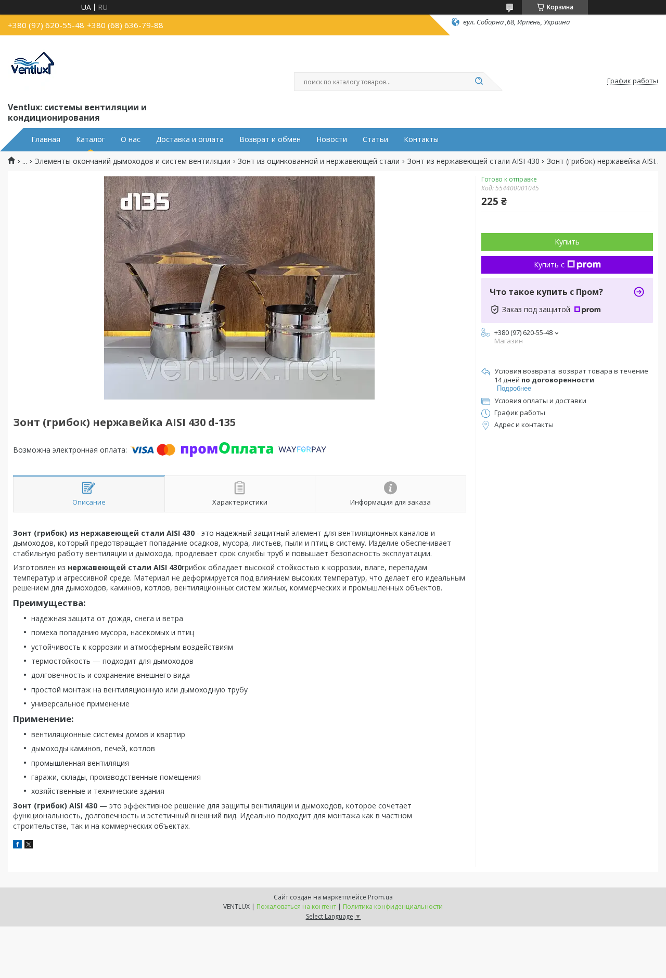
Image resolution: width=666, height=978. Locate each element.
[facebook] (17, 846)
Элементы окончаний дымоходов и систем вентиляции (132, 161)
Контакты (421, 139)
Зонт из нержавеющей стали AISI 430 (473, 161)
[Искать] (478, 81)
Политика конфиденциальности (393, 906)
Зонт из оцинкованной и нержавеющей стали (319, 161)
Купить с (549, 264)
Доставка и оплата (190, 139)
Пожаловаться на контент (296, 906)
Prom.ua (380, 897)
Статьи (375, 139)
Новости (331, 139)
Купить (567, 242)
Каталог (90, 139)
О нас (130, 139)
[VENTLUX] (34, 67)
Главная (45, 139)
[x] (28, 846)
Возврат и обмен (270, 139)
